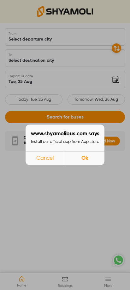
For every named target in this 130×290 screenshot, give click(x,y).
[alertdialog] (65, 145)
